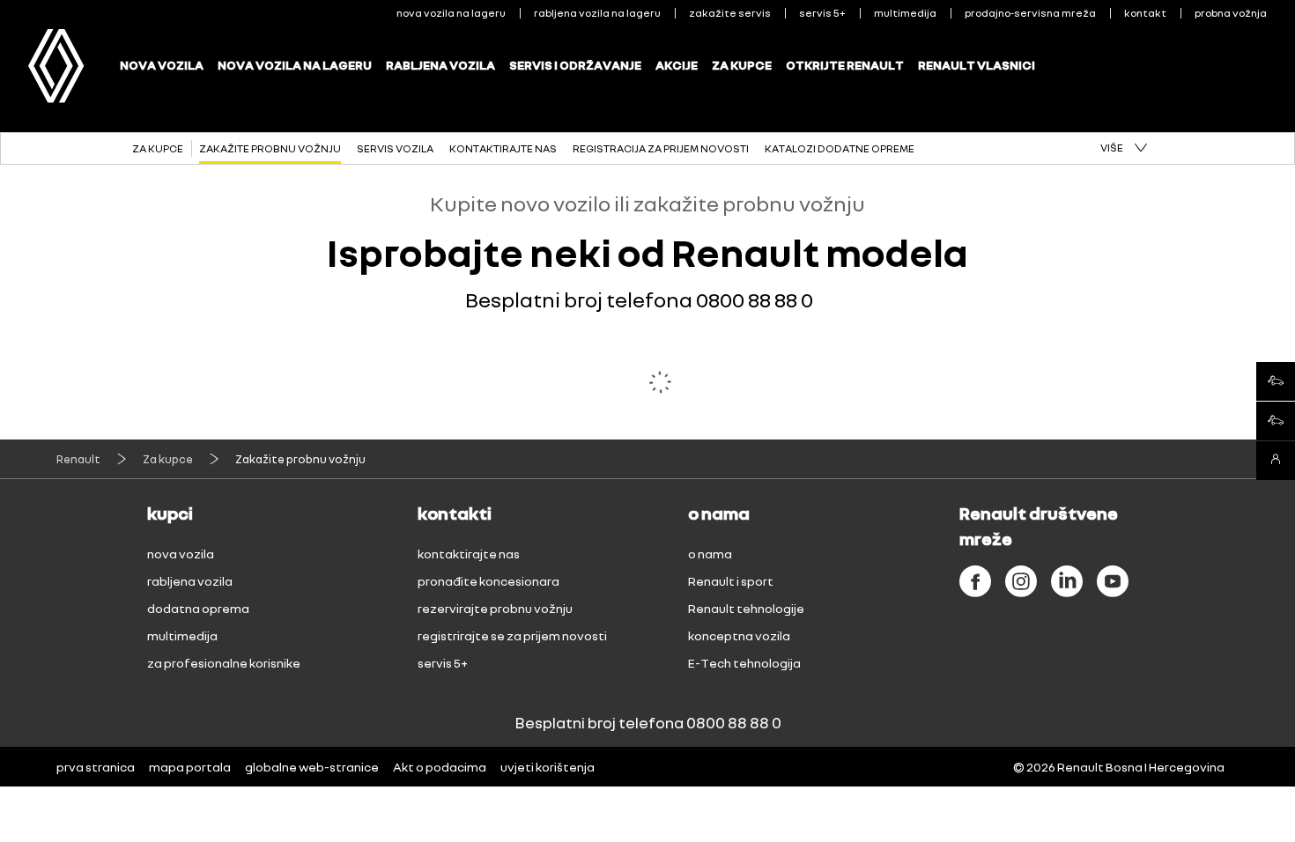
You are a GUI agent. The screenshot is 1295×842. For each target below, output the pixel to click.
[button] (1123, 148)
